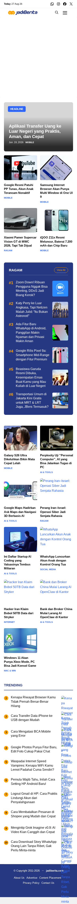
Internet (9, 622)
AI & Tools (46, 472)
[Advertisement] (38, 55)
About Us (19, 877)
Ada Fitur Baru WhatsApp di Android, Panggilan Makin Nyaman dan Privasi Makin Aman (31, 332)
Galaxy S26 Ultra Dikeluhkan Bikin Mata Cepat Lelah (19, 459)
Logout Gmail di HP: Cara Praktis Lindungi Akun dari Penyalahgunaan (34, 798)
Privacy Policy (31, 882)
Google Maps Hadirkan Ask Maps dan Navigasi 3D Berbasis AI (20, 511)
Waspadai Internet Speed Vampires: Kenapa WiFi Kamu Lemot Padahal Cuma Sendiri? (32, 765)
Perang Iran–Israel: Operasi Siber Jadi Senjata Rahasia (53, 511)
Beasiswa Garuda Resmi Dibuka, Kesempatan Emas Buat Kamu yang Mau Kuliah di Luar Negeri (31, 377)
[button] (57, 12)
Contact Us (47, 882)
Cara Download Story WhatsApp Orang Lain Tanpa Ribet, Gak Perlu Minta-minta (33, 846)
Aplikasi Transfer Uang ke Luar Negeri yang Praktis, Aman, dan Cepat (35, 131)
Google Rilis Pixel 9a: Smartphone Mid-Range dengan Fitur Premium (32, 355)
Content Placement (50, 877)
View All (61, 270)
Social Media (48, 569)
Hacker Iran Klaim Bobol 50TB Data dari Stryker (18, 613)
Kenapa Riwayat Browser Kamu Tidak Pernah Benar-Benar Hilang (33, 701)
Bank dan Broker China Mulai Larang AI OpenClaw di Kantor (56, 613)
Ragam (8, 250)
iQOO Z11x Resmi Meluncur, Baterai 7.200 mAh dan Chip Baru (56, 241)
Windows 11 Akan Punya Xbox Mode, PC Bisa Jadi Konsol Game (20, 661)
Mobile (29, 142)
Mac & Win (10, 671)
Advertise (31, 877)
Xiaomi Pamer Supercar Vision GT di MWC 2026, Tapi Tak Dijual (20, 241)
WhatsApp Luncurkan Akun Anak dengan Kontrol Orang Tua (55, 560)
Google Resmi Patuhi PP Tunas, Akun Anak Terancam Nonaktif (18, 189)
